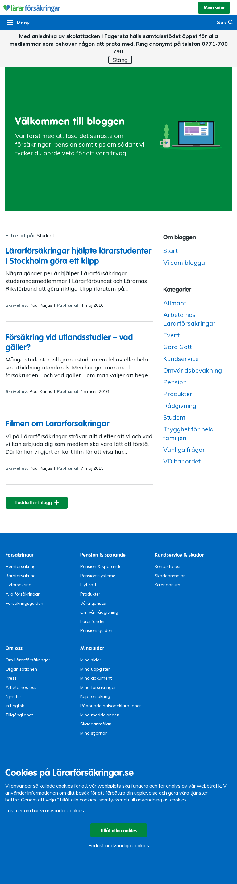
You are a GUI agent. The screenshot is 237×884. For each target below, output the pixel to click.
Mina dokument (96, 678)
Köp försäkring (95, 696)
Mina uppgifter (95, 669)
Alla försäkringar (23, 594)
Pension (175, 382)
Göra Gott (177, 347)
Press (11, 678)
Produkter (177, 394)
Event (171, 335)
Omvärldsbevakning (192, 370)
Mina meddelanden (99, 715)
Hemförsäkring (21, 566)
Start (170, 250)
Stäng (120, 59)
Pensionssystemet (98, 576)
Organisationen (21, 669)
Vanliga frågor (184, 449)
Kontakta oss (168, 566)
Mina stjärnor (93, 733)
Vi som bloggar (185, 262)
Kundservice (181, 358)
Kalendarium (167, 584)
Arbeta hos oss (21, 687)
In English (15, 705)
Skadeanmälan (170, 576)
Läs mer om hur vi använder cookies (44, 810)
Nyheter (13, 696)
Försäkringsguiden (24, 603)
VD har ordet (182, 461)
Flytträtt (88, 584)
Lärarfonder (92, 621)
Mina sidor (90, 660)
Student (174, 417)
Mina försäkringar (98, 687)
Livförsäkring (18, 584)
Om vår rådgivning (99, 612)
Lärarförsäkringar (118, 7)
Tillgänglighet (19, 715)
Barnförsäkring (21, 576)
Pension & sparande (101, 566)
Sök (221, 22)
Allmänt (174, 303)
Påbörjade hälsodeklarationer (110, 705)
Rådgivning (179, 405)
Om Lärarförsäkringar (28, 660)
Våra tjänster (93, 603)
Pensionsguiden (96, 630)
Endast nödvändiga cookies (118, 845)
